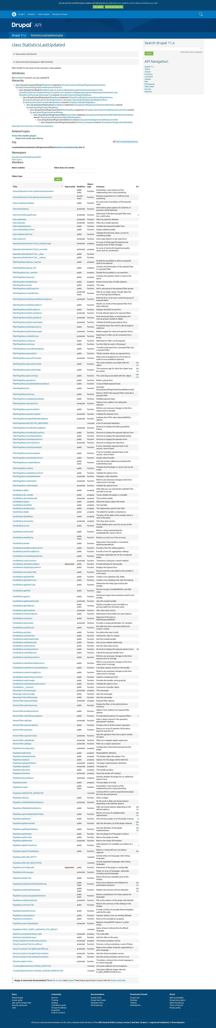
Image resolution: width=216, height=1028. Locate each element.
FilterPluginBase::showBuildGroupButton (29, 428)
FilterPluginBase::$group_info (24, 268)
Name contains (18, 168)
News (14, 994)
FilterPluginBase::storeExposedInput (27, 447)
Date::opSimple (19, 223)
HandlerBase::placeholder (23, 623)
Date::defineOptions (21, 209)
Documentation (97, 994)
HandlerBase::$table (21, 512)
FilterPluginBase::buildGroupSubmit (27, 318)
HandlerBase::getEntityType (24, 585)
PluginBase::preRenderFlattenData (26, 890)
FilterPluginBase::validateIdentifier (26, 476)
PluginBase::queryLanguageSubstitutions (29, 896)
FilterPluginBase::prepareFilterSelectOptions (30, 419)
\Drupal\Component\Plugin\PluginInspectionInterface (83, 85)
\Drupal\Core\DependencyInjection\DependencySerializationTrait (90, 92)
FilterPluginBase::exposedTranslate (27, 358)
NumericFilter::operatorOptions (25, 725)
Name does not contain (64, 168)
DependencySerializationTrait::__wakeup (29, 257)
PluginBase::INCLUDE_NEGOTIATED (27, 863)
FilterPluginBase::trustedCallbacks (26, 462)
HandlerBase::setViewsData (24, 646)
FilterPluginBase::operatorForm (25, 403)
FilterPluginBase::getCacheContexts (27, 364)
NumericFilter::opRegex (22, 744)
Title (38, 187)
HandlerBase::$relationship (23, 508)
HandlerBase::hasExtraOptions (25, 614)
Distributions (135, 1005)
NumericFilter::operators (22, 730)
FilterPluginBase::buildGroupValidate (27, 322)
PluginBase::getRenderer (22, 841)
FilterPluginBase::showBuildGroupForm (28, 433)
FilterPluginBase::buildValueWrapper (27, 331)
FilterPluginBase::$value (22, 285)
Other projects (44, 14)
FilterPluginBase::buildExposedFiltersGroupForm (32, 299)
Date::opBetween (19, 219)
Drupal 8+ (31, 14)
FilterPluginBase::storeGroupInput (26, 453)
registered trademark (159, 1022)
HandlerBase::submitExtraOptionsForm (29, 663)
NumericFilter (70, 115)
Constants (149, 77)
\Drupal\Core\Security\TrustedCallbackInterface (42, 102)
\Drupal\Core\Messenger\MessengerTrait (36, 95)
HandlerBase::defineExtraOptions (26, 564)
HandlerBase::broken (21, 543)
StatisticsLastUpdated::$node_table (27, 934)
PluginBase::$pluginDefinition (24, 763)
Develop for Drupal (59, 14)
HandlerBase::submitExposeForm (26, 657)
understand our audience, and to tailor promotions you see (132, 3)
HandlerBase (59, 105)
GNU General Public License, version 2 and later (119, 1022)
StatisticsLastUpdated (85, 122)
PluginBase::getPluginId (22, 834)
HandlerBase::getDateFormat (24, 580)
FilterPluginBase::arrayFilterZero (26, 293)
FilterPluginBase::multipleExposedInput (28, 399)
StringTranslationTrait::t (22, 961)
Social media (17, 1000)
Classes (148, 72)
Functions (149, 74)
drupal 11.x (19, 35)
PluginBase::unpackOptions (24, 915)
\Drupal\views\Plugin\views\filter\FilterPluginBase (60, 117)
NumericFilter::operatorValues (25, 736)
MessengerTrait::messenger (24, 694)
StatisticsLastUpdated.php (47, 35)
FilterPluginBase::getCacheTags (25, 376)
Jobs (14, 1008)
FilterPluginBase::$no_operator (25, 273)
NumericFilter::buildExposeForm (25, 711)
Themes (133, 1003)
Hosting (54, 1003)
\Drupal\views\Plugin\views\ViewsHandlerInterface (95, 105)
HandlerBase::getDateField (23, 577)
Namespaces (150, 84)
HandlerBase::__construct (23, 687)
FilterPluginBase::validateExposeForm (28, 473)
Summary (100, 187)
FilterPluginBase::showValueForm (26, 443)
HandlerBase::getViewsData (24, 610)
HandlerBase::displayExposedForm (27, 567)
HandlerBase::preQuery (22, 632)
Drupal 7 (21, 14)
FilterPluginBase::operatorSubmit (26, 409)
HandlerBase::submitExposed (24, 653)
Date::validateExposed (22, 226)
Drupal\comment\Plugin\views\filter (26, 157)
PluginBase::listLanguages (23, 872)
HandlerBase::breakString (23, 537)
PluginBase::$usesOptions (23, 778)
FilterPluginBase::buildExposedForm (27, 305)
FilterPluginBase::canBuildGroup (26, 336)
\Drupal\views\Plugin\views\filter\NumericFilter (99, 120)
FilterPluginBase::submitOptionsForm (28, 458)
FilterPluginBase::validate (23, 468)
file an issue (57, 980)
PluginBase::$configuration (23, 748)
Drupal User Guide (98, 1000)
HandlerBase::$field (20, 490)
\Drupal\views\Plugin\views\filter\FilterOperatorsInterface (110, 115)
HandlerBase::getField (21, 591)
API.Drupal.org (96, 1005)
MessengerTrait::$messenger (24, 690)
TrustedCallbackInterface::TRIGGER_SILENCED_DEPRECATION (38, 971)
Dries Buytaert (178, 1022)
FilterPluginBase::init (21, 388)
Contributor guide (58, 1005)
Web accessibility (176, 998)
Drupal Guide (96, 998)
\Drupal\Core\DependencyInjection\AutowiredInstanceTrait (78, 90)
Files (146, 82)
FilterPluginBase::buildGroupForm (26, 310)
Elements (148, 92)
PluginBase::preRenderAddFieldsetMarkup (30, 884)
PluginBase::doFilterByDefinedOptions (28, 802)
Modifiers (81, 187)
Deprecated (149, 86)
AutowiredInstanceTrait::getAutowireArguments (32, 197)
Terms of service (176, 1005)
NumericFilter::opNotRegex (23, 740)
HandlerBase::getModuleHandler (26, 601)
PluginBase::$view (20, 783)
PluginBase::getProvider (22, 837)
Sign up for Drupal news (21, 1003)
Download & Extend (138, 994)
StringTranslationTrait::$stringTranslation (30, 941)
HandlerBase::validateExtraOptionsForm (29, 684)
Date (71, 120)
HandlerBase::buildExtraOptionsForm (28, 548)
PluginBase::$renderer (21, 773)
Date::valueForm (19, 239)
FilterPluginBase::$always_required (27, 262)
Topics (147, 69)
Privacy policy (175, 1008)
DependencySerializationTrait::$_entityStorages (32, 243)
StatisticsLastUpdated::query (24, 937)
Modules (133, 1000)
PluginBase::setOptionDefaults (25, 900)
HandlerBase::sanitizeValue (24, 636)
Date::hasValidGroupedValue (24, 215)
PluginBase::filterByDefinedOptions (27, 808)
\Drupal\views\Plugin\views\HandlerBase (46, 112)
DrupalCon (55, 1010)
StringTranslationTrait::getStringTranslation (31, 953)
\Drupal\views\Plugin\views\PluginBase (42, 107)
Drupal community (117, 980)
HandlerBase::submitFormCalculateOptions (30, 668)
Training (54, 1000)
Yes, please (98, 7)
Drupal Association (177, 1000)
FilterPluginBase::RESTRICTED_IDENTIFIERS (30, 423)
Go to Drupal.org (14, 14)
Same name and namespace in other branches (34, 62)
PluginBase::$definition (22, 753)
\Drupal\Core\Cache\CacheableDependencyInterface (106, 110)
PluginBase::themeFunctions (24, 911)
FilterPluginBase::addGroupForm (26, 289)
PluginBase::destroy (21, 798)
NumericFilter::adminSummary (25, 705)
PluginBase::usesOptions (23, 919)
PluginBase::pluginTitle (22, 878)
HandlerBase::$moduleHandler (25, 498)
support (71, 980)
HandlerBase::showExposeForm (25, 649)
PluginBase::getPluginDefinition (25, 829)
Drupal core (135, 998)
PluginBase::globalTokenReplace (26, 851)
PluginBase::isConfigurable (23, 867)
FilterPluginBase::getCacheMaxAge (27, 370)
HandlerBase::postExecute (23, 628)
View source (17, 160)
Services (148, 89)
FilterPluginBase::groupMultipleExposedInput (31, 384)
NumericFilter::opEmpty (22, 720)
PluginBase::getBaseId (21, 819)
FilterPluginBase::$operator (24, 277)
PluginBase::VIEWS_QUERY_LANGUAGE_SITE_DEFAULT (35, 929)
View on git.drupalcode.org (127, 142)
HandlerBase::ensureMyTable (24, 572)
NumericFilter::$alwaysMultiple (25, 701)
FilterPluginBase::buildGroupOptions (27, 313)
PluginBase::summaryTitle (23, 905)
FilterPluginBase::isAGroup (23, 394)
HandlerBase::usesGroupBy (24, 680)
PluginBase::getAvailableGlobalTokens (28, 814)
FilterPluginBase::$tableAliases (25, 282)
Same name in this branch (26, 54)
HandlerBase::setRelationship (24, 642)
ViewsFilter (18, 78)
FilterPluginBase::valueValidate (25, 486)
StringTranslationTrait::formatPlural (27, 944)
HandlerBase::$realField (22, 505)
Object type (17, 176)
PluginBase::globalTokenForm (25, 845)
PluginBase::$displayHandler (24, 756)
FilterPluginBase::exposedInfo (25, 353)
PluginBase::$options (21, 760)
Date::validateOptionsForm (24, 230)
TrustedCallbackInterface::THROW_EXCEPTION (32, 966)
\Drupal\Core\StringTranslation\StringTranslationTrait (41, 92)
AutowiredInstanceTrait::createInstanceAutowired (33, 191)
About (172, 994)
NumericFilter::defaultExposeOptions (28, 716)
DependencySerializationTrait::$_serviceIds (30, 249)
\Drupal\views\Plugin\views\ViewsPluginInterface (42, 100)
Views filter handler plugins (24, 136)
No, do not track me (114, 7)
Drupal (143, 1022)
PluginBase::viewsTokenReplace (25, 923)
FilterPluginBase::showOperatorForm (28, 439)
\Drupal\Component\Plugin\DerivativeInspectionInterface (39, 87)
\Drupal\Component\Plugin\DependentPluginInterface (85, 100)
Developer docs (97, 1003)
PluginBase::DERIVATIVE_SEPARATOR (28, 793)
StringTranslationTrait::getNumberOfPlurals (30, 949)
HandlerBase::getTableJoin (23, 606)
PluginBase (47, 85)
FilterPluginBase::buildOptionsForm (27, 327)
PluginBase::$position (21, 770)
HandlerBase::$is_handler (23, 495)
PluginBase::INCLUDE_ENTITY (25, 857)
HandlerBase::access (21, 526)
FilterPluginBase (68, 110)
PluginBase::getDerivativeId (24, 823)
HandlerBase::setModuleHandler (26, 639)
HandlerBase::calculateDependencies (27, 556)
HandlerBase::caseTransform (24, 561)
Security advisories (19, 1005)
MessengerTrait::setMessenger (25, 697)
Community (56, 994)
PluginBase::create (20, 787)
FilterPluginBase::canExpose (24, 341)
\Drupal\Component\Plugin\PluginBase (75, 95)
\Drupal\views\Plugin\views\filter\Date (116, 122)
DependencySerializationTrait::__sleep (28, 254)
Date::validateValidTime (22, 234)
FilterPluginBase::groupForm (24, 380)
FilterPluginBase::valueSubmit (24, 481)
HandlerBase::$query (21, 502)
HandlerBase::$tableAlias (23, 516)
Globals (148, 79)
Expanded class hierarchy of (32, 126)
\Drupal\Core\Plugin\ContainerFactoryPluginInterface (90, 97)
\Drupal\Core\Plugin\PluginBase (82, 102)
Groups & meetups (58, 1008)
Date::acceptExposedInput (23, 203)
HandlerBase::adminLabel (23, 532)
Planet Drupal (17, 998)
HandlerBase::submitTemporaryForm (28, 677)
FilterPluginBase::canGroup (23, 344)
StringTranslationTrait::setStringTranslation (30, 957)
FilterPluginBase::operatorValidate (26, 414)
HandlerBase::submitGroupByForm (27, 672)
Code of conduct (58, 1013)
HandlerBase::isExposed (22, 618)
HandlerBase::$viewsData (23, 521)
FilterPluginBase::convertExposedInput (28, 349)
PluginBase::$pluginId (21, 766)
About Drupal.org (177, 1003)
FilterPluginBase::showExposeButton (27, 436)
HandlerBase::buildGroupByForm (26, 551)
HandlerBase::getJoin (21, 596)
